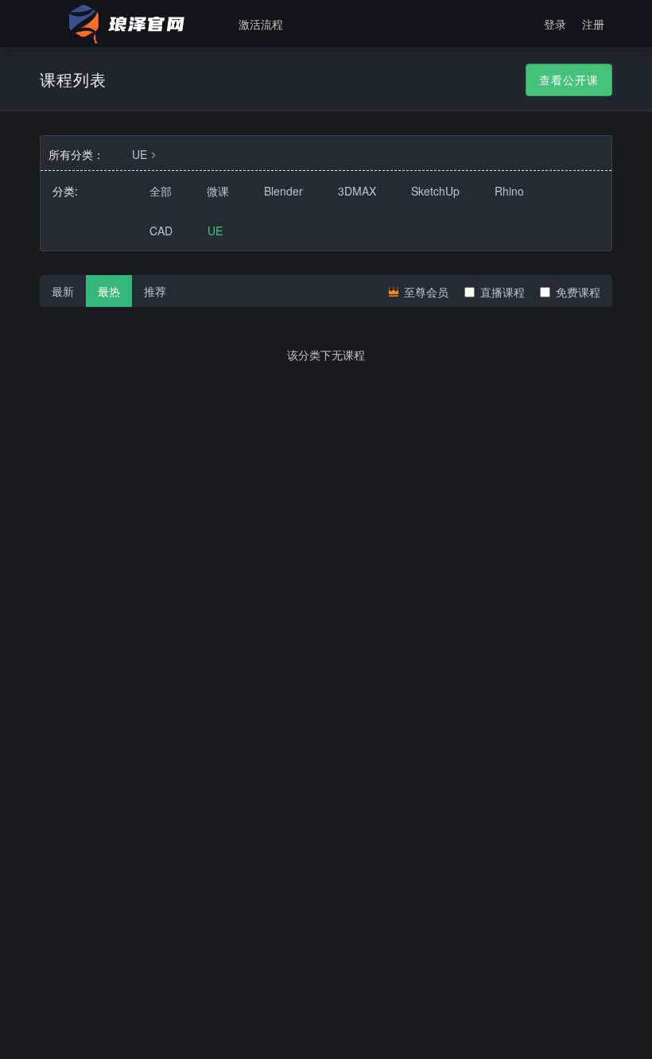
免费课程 (578, 292)
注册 (593, 24)
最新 (63, 291)
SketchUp (435, 191)
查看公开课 (569, 79)
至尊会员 (424, 292)
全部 (160, 191)
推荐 (155, 291)
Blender (283, 191)
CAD (161, 231)
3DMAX (357, 191)
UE (139, 154)
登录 (555, 24)
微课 (218, 191)
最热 (109, 291)
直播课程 (502, 292)
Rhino (509, 191)
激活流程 (261, 24)
